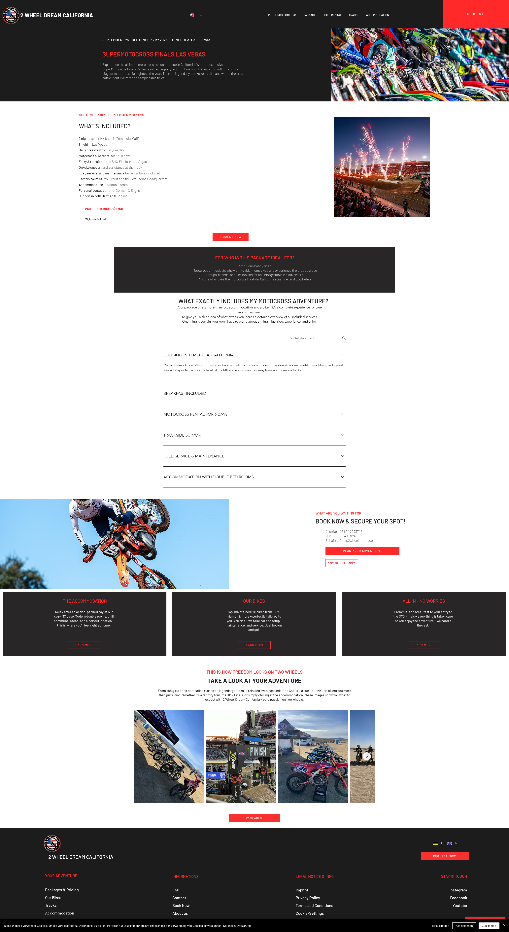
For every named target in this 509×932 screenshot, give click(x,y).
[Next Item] (367, 756)
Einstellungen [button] (440, 926)
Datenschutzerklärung (237, 926)
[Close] (504, 925)
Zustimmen (489, 926)
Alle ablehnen (464, 926)
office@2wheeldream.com (356, 540)
